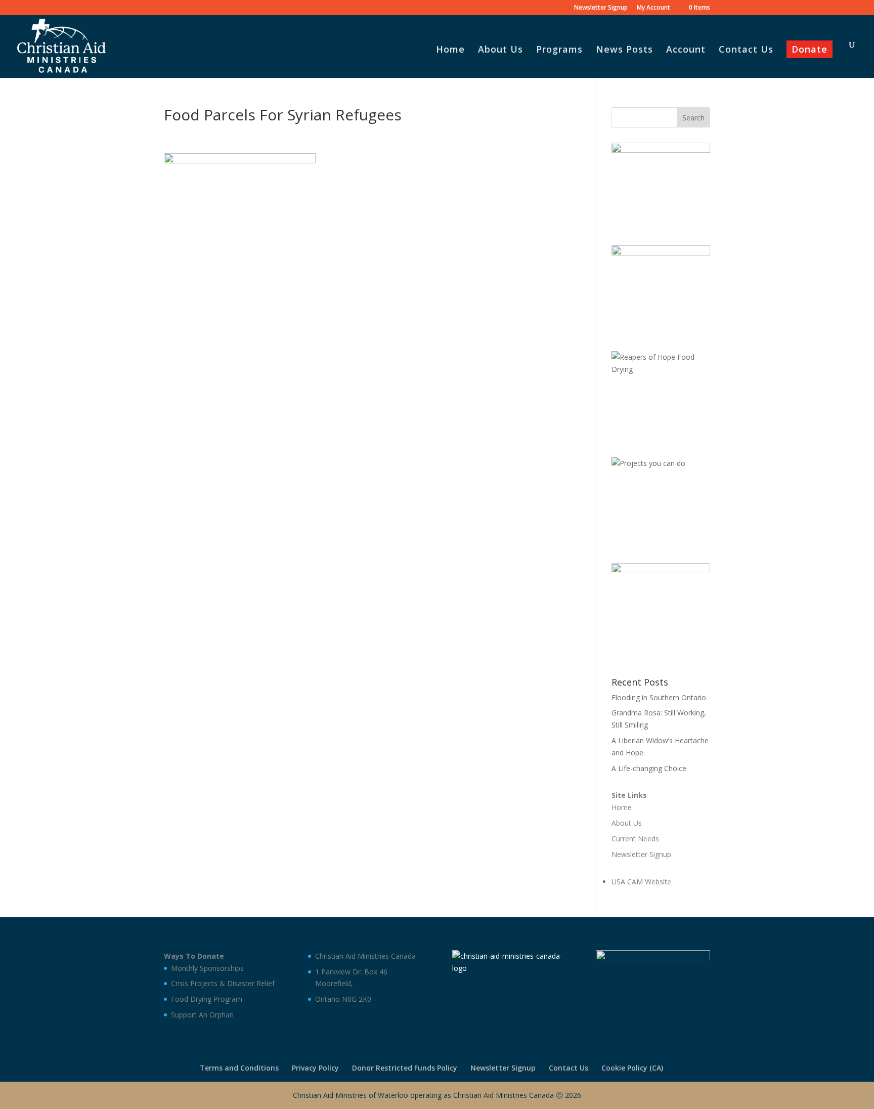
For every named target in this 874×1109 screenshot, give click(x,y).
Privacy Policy (315, 1068)
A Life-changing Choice (648, 768)
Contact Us (746, 50)
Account (686, 50)
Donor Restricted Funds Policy (404, 1068)
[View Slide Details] (660, 184)
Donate (809, 50)
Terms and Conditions (239, 1068)
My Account (653, 8)
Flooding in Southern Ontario (658, 697)
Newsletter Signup (601, 8)
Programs (559, 50)
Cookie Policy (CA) (632, 1068)
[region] (660, 184)
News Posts (624, 50)
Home (450, 50)
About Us (500, 50)
